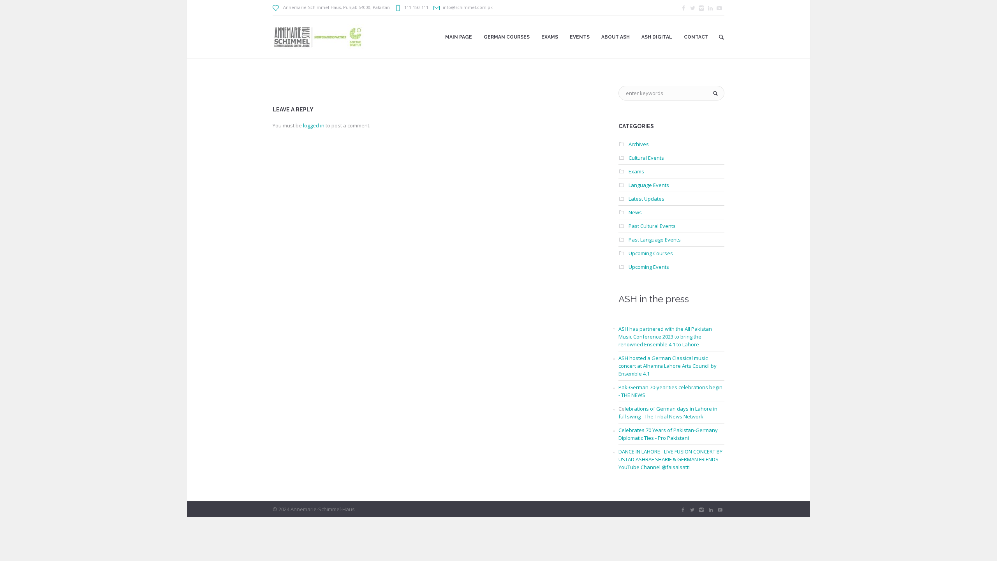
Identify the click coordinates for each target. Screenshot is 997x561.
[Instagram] (701, 8)
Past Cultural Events (652, 225)
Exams (636, 171)
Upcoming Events (649, 266)
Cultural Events (646, 157)
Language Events (649, 185)
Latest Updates (646, 198)
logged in (313, 125)
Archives (639, 144)
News (635, 212)
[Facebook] (683, 8)
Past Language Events (655, 239)
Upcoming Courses (651, 253)
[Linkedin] (710, 8)
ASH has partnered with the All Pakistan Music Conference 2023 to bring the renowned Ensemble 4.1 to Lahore (665, 336)
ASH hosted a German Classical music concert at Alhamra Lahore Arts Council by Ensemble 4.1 (667, 366)
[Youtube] (719, 8)
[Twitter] (692, 8)
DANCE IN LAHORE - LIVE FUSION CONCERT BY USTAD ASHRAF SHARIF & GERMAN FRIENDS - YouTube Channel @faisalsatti (670, 459)
